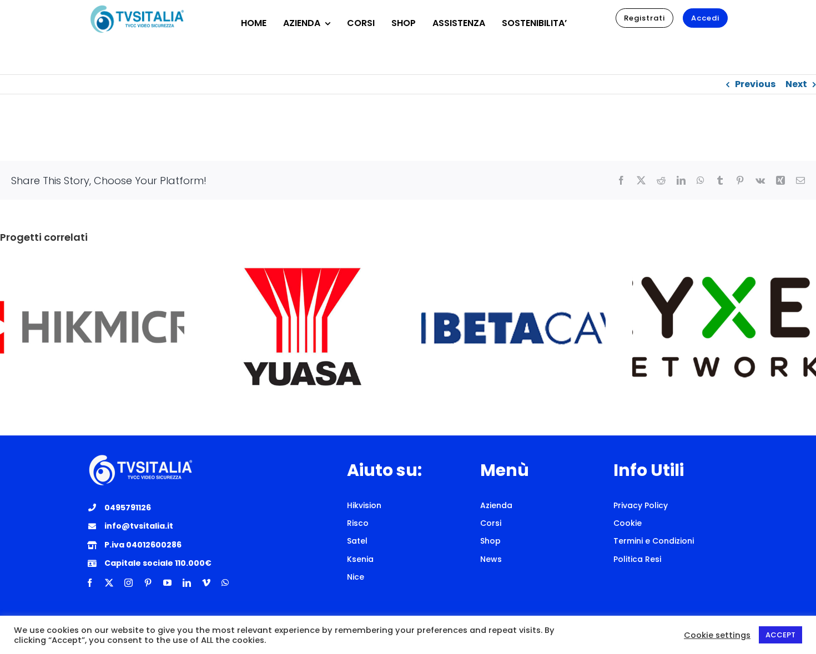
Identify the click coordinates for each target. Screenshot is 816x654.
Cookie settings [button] (717, 635)
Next (796, 84)
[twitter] (109, 583)
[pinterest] (148, 583)
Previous (755, 84)
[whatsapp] (225, 583)
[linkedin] (187, 583)
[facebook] (89, 583)
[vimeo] (206, 583)
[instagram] (128, 583)
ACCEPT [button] (780, 635)
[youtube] (167, 583)
